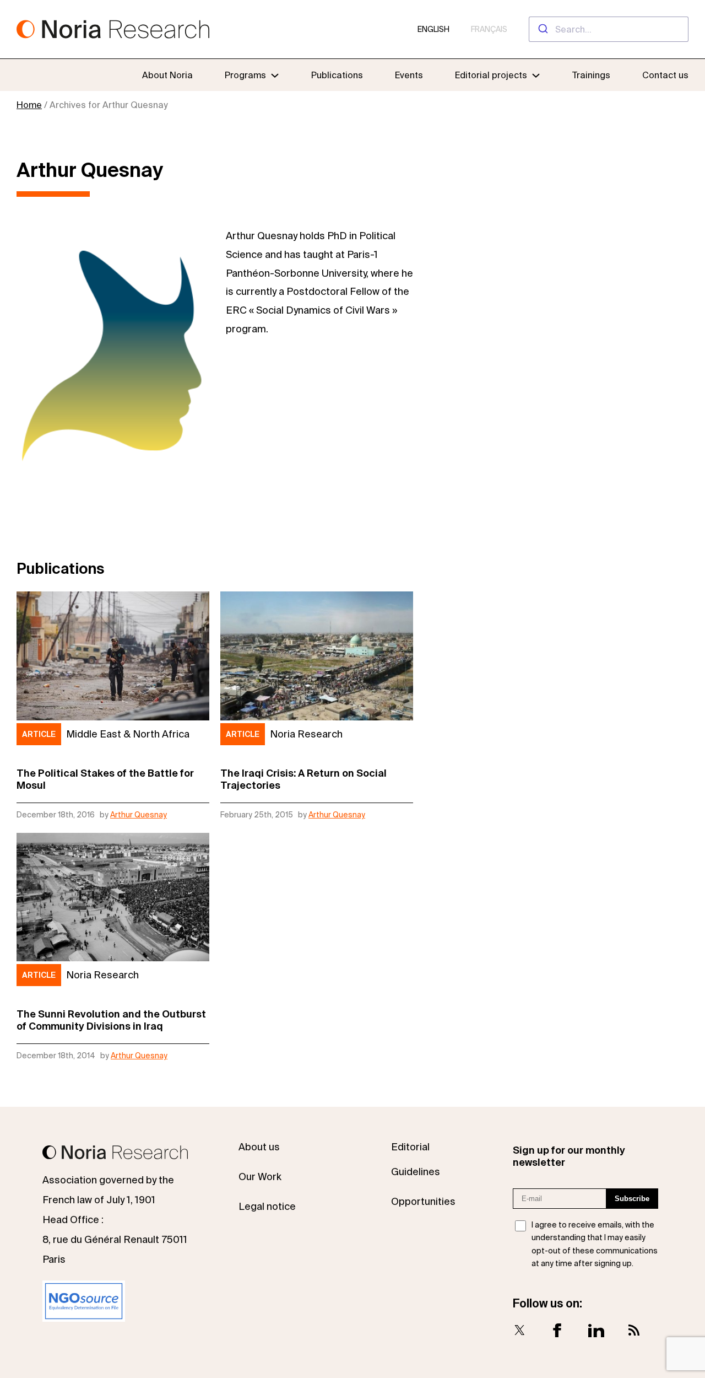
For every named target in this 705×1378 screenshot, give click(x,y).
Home (29, 105)
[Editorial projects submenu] (536, 75)
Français (489, 29)
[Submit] (542, 29)
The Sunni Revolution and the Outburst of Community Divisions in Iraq (111, 1020)
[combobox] (608, 29)
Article (39, 734)
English (433, 29)
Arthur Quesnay (138, 814)
